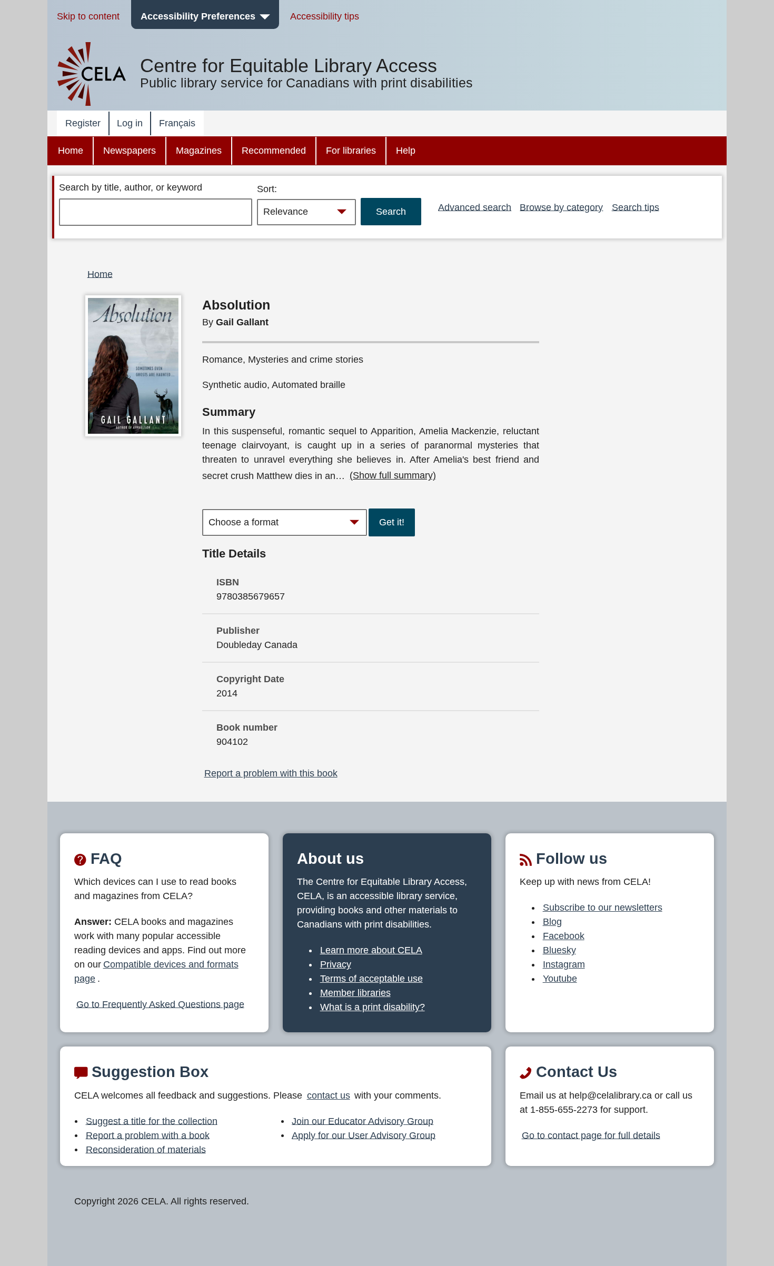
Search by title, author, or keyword (130, 187)
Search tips (635, 207)
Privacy (335, 964)
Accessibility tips (324, 16)
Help (405, 150)
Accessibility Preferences (198, 16)
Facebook (563, 936)
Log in (130, 123)
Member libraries (355, 993)
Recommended (274, 150)
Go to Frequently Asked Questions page (160, 1004)
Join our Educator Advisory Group (362, 1120)
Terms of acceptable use (371, 978)
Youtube (560, 978)
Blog (552, 921)
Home (70, 150)
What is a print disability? (372, 1007)
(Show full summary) (393, 475)
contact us (328, 1095)
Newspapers (129, 150)
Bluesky (559, 950)
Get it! (391, 522)
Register (83, 123)
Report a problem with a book (148, 1135)
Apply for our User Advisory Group (363, 1135)
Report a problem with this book (271, 773)
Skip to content (88, 16)
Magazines (199, 150)
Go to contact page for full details (591, 1135)
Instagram (564, 964)
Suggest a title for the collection (151, 1120)
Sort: (267, 189)
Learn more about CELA (371, 950)
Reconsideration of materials (146, 1149)
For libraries (351, 150)
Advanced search (474, 207)
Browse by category (561, 207)
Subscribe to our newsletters (602, 907)
